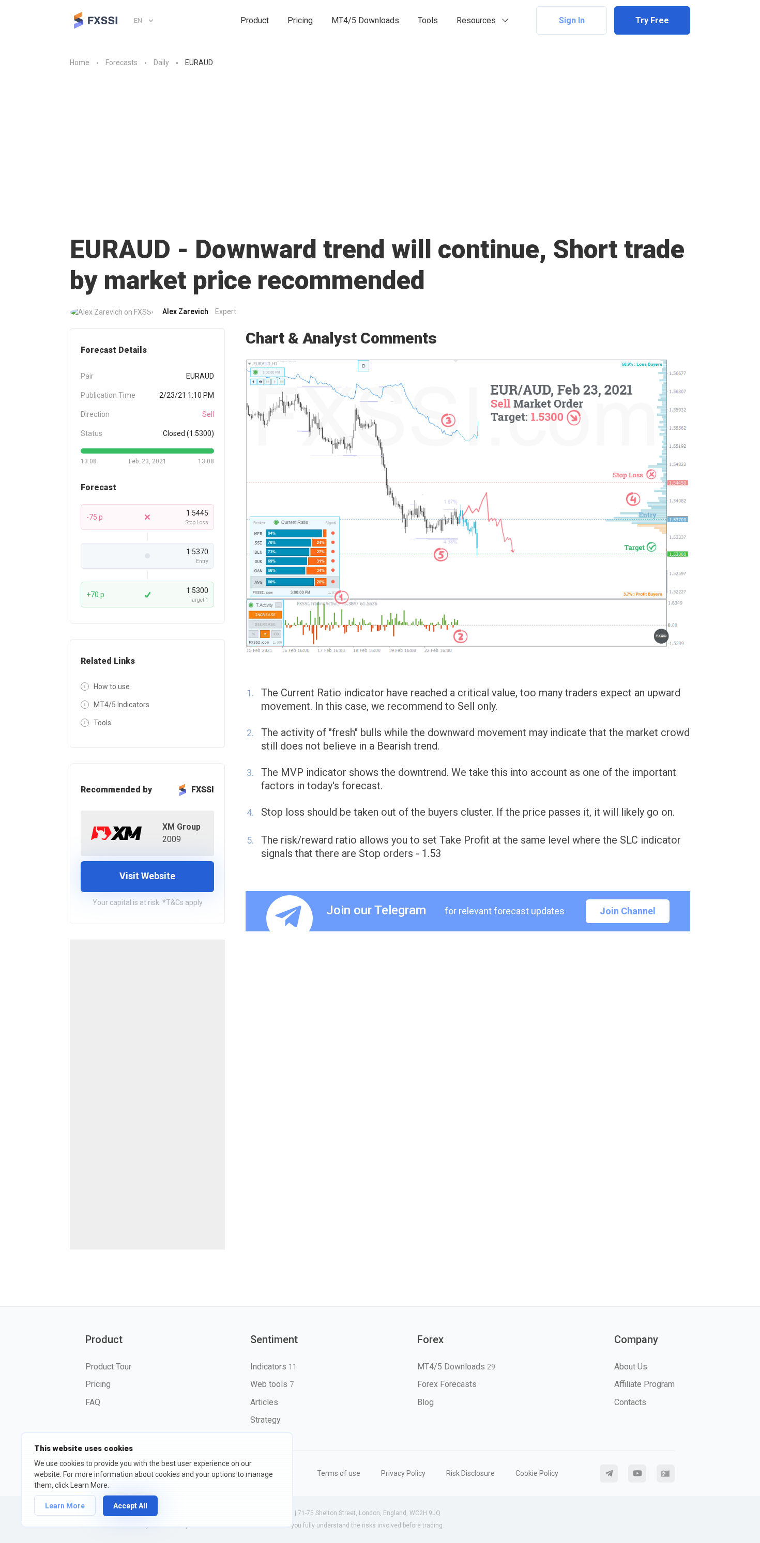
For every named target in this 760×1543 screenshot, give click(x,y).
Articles (264, 1402)
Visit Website (147, 875)
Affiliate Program (644, 1384)
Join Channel (628, 911)
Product (254, 20)
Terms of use (338, 1473)
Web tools (272, 1384)
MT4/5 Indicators (121, 704)
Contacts (630, 1402)
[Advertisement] (380, 156)
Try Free (652, 20)
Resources (476, 20)
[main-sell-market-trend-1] (468, 507)
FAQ (92, 1402)
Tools (428, 20)
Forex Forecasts (447, 1384)
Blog (425, 1402)
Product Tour (108, 1366)
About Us (630, 1366)
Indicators (273, 1366)
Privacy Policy (403, 1473)
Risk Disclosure (470, 1473)
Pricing (300, 20)
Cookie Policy (536, 1473)
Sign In (572, 20)
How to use (112, 686)
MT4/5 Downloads (365, 20)
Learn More (65, 1506)
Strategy (265, 1420)
